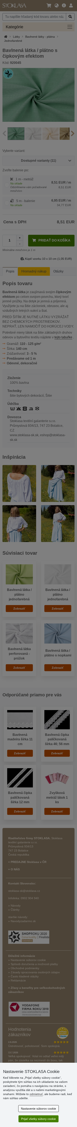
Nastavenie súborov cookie (38, 1108)
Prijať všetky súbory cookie (38, 1118)
